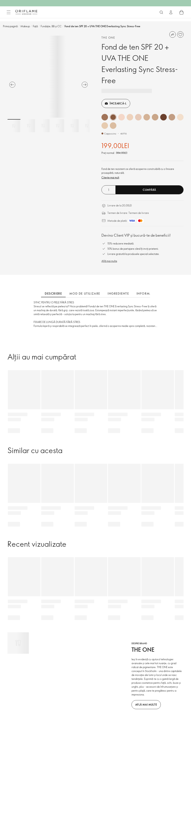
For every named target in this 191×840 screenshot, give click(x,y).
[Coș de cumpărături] (181, 12)
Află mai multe (109, 261)
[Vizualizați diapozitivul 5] (72, 125)
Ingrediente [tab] (118, 293)
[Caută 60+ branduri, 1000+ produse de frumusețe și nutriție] (161, 12)
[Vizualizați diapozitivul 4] (57, 125)
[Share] (172, 34)
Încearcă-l (118, 103)
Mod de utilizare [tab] (84, 293)
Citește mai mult (110, 177)
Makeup (25, 26)
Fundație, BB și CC (51, 26)
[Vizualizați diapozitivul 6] (86, 125)
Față (35, 26)
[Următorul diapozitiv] (85, 85)
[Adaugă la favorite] (180, 34)
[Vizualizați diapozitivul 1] (14, 125)
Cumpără (149, 189)
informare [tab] (146, 293)
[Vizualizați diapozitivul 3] (43, 125)
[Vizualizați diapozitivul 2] (28, 125)
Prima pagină (10, 26)
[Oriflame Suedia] (26, 12)
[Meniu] (9, 12)
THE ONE (108, 37)
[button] (104, 117)
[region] (48, 77)
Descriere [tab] (53, 293)
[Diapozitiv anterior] (12, 85)
